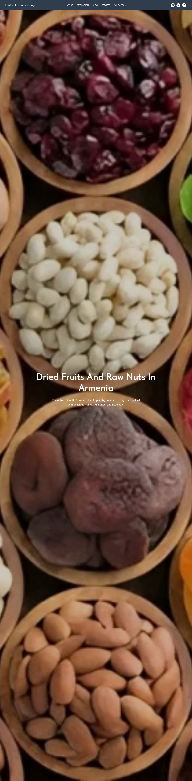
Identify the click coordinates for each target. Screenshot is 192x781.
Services (106, 5)
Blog (95, 5)
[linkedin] (178, 5)
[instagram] (173, 5)
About (69, 5)
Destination (83, 5)
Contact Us (120, 5)
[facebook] (184, 5)
